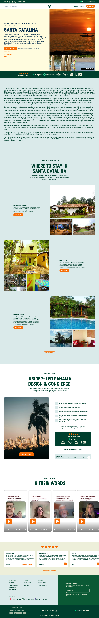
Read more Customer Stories (49, 570)
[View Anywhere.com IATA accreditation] (58, 74)
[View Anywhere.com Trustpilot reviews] (87, 2)
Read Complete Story (27, 564)
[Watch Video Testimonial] (65, 564)
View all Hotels (49, 353)
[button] (6, 529)
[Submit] (88, 591)
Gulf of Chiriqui (28, 23)
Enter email (70, 590)
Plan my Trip (90, 6)
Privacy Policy (74, 597)
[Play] (9, 521)
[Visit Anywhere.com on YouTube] (53, 610)
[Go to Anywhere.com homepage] (49, 6)
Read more (6, 44)
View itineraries (8, 54)
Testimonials (12, 583)
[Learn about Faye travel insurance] (65, 74)
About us (82, 6)
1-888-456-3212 (21, 1)
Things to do (7, 52)
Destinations (15, 23)
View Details (18, 214)
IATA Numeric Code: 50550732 (16, 607)
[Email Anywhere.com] (5, 2)
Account (76, 6)
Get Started (26, 454)
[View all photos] (72, 32)
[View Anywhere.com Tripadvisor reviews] (48, 74)
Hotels (5, 56)
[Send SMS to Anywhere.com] (7, 2)
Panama (6, 23)
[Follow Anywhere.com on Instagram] (56, 610)
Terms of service (42, 585)
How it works (27, 583)
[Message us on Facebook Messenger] (13, 2)
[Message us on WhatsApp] (10, 2)
